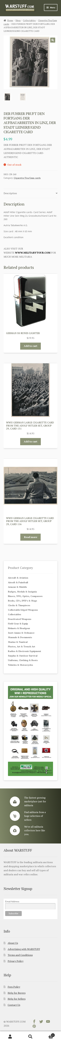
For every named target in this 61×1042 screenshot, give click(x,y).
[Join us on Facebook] (34, 1022)
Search (30, 1036)
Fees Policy (14, 987)
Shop (18, 20)
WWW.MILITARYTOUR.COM (32, 252)
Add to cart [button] (30, 346)
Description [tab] (10, 193)
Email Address (12, 901)
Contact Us (14, 1005)
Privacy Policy (15, 961)
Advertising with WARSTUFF (24, 949)
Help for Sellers (16, 999)
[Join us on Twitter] (41, 1022)
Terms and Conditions (20, 955)
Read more (30, 537)
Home (10, 20)
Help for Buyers (16, 993)
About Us (13, 943)
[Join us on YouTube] (48, 1022)
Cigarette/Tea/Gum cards (27, 177)
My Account (10, 1036)
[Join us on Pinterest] (34, 1027)
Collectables (29, 20)
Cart (47, 1034)
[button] (52, 40)
